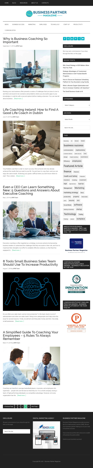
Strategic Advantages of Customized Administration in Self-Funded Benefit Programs (75, 73)
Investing (74, 180)
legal (65, 184)
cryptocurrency (80, 150)
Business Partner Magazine (46, 14)
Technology (70, 214)
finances (76, 172)
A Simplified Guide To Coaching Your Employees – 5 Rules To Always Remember (30, 335)
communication (68, 150)
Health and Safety (70, 176)
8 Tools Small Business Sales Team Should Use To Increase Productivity (30, 262)
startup (79, 209)
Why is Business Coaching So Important (25, 40)
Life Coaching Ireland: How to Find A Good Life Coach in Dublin (30, 111)
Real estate (84, 196)
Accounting (66, 141)
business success (73, 145)
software (78, 205)
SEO (78, 200)
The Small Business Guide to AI (73, 91)
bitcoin (76, 141)
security (71, 200)
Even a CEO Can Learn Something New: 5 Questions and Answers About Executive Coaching (31, 190)
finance (67, 171)
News (82, 192)
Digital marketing (74, 157)
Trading (81, 214)
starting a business (69, 209)
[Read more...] (18, 98)
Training (66, 219)
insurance (67, 180)
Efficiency (67, 161)
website (72, 219)
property (76, 197)
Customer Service (68, 153)
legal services (72, 183)
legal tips (81, 184)
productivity (67, 197)
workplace (81, 219)
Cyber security (78, 153)
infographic (82, 176)
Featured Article (73, 166)
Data (85, 153)
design (65, 157)
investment (83, 180)
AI (71, 141)
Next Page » (35, 406)
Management (68, 188)
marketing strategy (71, 192)
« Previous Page (8, 406)
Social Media (67, 205)
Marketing (79, 188)
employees (76, 161)
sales (65, 200)
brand (82, 141)
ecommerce (84, 157)
